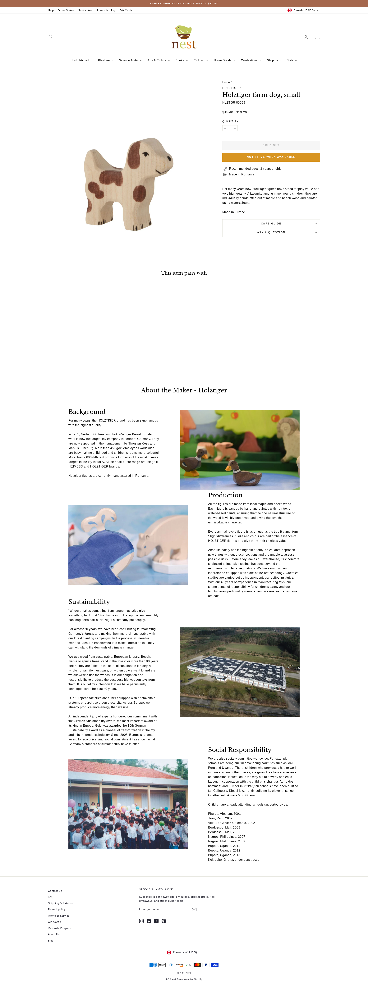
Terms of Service (58, 915)
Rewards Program (59, 928)
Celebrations (249, 60)
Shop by (273, 60)
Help (51, 10)
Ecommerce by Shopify (189, 979)
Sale (290, 60)
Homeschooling (106, 10)
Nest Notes (85, 10)
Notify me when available (271, 157)
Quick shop (80, 346)
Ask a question (271, 232)
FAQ (50, 896)
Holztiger (231, 88)
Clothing (199, 60)
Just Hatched (80, 60)
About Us (54, 934)
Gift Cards (126, 10)
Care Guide (271, 223)
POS (168, 979)
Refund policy (56, 909)
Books (180, 60)
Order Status (66, 10)
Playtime (104, 60)
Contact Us (55, 890)
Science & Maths (130, 60)
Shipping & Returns (60, 903)
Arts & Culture (157, 60)
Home (226, 82)
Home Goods (223, 60)
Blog (51, 940)
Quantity (230, 121)
